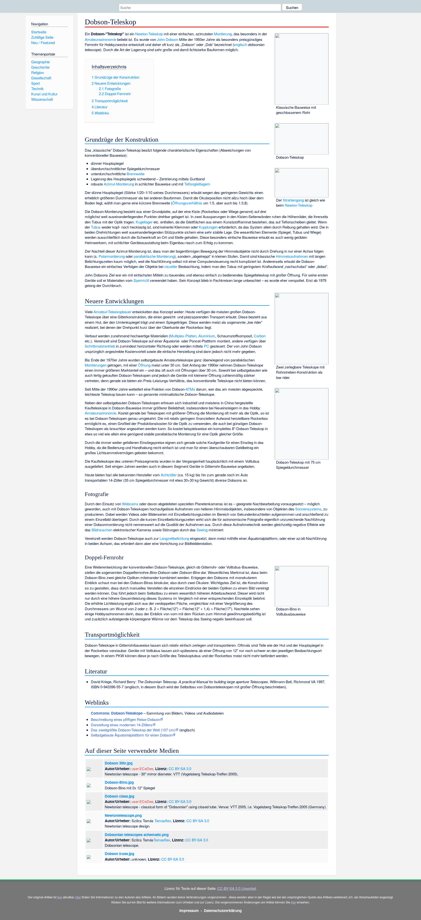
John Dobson (167, 39)
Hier (78, 897)
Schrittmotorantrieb (100, 346)
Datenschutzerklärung (223, 910)
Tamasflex (162, 820)
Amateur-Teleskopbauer (112, 311)
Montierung (223, 33)
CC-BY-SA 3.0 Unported (236, 888)
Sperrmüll (141, 280)
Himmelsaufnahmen (292, 256)
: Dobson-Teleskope (117, 713)
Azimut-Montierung (119, 183)
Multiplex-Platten (183, 335)
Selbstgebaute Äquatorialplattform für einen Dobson (131, 734)
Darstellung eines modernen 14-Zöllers (121, 724)
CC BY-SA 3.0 (180, 768)
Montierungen (95, 365)
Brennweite (135, 173)
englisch (240, 44)
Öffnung (144, 365)
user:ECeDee (142, 768)
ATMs (190, 389)
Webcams (130, 503)
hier (59, 897)
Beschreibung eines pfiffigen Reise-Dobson (125, 719)
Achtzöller (169, 474)
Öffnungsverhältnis (187, 202)
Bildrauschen (102, 529)
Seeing (202, 529)
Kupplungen (208, 227)
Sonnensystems (308, 508)
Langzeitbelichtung (174, 538)
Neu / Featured (43, 42)
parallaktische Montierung (154, 256)
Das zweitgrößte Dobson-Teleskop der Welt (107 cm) (133, 729)
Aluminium (206, 335)
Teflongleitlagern (197, 183)
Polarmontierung (112, 256)
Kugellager (144, 221)
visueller (170, 266)
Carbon (260, 335)
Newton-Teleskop (149, 33)
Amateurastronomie (100, 39)
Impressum (189, 910)
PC (206, 346)
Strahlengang (293, 199)
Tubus (96, 227)
